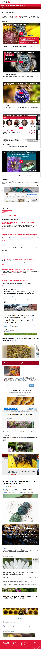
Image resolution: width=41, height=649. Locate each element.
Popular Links (31, 2)
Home (3, 9)
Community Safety (24, 642)
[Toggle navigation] (2, 8)
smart (22, 260)
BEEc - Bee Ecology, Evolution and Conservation (13, 5)
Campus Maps (14, 646)
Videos (3, 212)
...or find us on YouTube (11, 215)
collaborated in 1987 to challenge (24, 235)
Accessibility (23, 644)
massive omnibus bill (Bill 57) (16, 271)
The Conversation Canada (7, 210)
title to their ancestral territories (21, 237)
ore (5, 228)
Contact (13, 644)
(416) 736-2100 (14, 645)
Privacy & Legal (23, 643)
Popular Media (5, 211)
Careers (22, 645)
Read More (4, 240)
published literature (17, 16)
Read (3, 228)
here (24, 182)
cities (25, 260)
